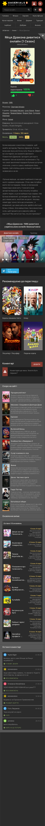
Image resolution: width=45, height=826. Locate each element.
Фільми (15, 16)
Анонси (38, 25)
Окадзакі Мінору (17, 107)
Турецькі (39, 20)
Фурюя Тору (27, 113)
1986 (11, 102)
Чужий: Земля (12, 664)
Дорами (29, 20)
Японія (5, 102)
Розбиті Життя (12, 703)
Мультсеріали (7, 20)
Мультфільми (38, 16)
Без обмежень (12, 678)
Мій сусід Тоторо (13, 728)
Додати (37, 364)
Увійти (34, 3)
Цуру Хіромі (29, 110)
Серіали (25, 16)
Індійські (7, 25)
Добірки (23, 25)
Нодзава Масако (17, 110)
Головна (5, 16)
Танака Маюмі (16, 113)
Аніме (19, 20)
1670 (7, 715)
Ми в (12, 271)
